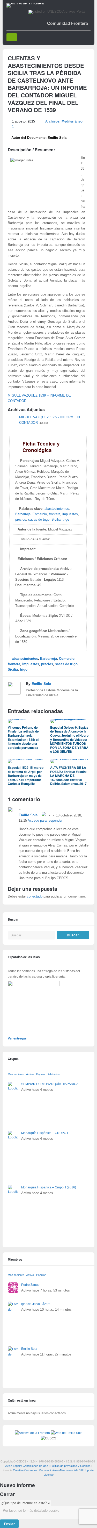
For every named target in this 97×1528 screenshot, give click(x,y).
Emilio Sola (41, 683)
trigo (66, 519)
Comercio (40, 514)
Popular (41, 1074)
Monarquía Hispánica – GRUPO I (44, 1133)
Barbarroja (23, 514)
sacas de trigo (38, 519)
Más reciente (16, 1074)
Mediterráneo (72, 121)
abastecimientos (56, 509)
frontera (54, 514)
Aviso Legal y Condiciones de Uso (26, 1465)
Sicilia (56, 519)
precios (20, 519)
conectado (34, 896)
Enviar (9, 1523)
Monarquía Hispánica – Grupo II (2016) (48, 1187)
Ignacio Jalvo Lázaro (35, 1304)
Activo (30, 1074)
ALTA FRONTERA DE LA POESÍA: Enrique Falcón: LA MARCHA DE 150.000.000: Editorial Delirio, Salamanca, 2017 (68, 775)
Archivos (52, 121)
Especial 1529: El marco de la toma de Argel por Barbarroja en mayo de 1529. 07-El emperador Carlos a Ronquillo (25, 775)
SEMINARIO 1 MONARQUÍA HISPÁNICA (49, 1084)
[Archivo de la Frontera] (25, 3)
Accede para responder (45, 820)
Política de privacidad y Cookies (70, 1465)
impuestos (70, 514)
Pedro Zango (30, 1285)
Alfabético (54, 1074)
